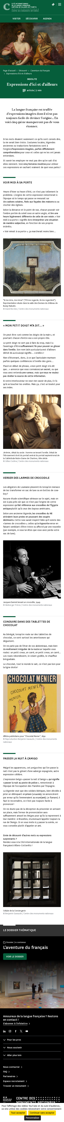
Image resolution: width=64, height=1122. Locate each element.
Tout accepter (18, 1112)
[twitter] (21, 1031)
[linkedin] (4, 1031)
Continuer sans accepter (42, 1112)
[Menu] (59, 4)
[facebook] (15, 1031)
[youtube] (26, 1031)
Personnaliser (32, 1117)
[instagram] (10, 1031)
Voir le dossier (15, 956)
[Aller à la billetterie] (53, 4)
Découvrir (32, 18)
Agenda (47, 18)
